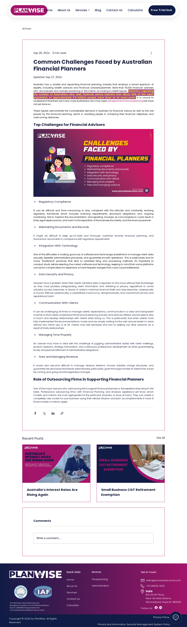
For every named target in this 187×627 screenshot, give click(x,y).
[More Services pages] (89, 10)
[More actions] (151, 53)
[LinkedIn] (160, 607)
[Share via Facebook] (35, 413)
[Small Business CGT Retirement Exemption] (131, 464)
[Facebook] (156, 607)
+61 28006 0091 (155, 586)
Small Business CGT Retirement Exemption (128, 492)
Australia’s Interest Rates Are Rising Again (52, 492)
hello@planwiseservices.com (163, 580)
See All (161, 438)
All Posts (26, 28)
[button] (162, 10)
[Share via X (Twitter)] (44, 413)
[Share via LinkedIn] (53, 413)
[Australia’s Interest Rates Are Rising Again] (56, 464)
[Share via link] (62, 413)
